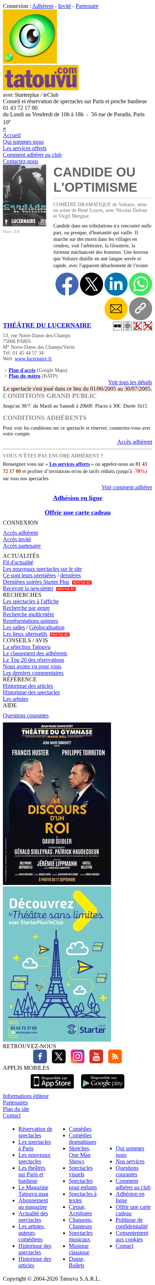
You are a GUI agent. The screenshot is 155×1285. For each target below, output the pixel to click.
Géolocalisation (47, 627)
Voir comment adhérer (127, 487)
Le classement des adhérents (35, 653)
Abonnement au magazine (33, 1203)
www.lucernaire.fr (33, 358)
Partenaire (87, 6)
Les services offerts (24, 148)
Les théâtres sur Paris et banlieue (31, 1174)
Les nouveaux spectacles (34, 1158)
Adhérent (42, 6)
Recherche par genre (26, 608)
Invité (64, 6)
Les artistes (15, 699)
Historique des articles (28, 686)
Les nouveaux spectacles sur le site (42, 569)
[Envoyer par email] (116, 308)
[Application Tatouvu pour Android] (102, 1089)
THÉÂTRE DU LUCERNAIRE (47, 325)
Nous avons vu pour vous (32, 666)
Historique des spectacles (31, 692)
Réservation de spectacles (35, 1132)
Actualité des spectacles (33, 1216)
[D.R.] (24, 224)
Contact (12, 1115)
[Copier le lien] (140, 308)
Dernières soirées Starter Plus (36, 582)
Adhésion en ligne (77, 498)
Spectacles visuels (81, 1171)
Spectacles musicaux (81, 1236)
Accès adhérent (134, 442)
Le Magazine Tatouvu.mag (33, 1190)
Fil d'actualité (18, 562)
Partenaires (15, 1102)
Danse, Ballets (77, 1262)
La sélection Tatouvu (26, 647)
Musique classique (79, 1249)
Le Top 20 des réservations (33, 660)
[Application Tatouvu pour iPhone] (52, 1089)
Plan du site (16, 1109)
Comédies (80, 1129)
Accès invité (17, 539)
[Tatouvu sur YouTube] (94, 1061)
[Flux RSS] (113, 1061)
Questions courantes (26, 715)
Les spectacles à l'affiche (31, 601)
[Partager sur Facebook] (67, 284)
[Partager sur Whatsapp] (140, 284)
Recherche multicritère (28, 614)
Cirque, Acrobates (80, 1210)
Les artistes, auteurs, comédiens (31, 1232)
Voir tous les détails (130, 382)
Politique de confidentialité (132, 1223)
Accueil (12, 135)
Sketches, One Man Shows (79, 1154)
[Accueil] (30, 61)
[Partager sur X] (91, 284)
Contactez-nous (20, 161)
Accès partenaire (22, 546)
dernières (70, 575)
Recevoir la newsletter (28, 588)
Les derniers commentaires (33, 673)
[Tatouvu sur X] (57, 1061)
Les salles (14, 627)
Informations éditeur (26, 1096)
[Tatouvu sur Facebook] (40, 1061)
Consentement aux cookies (132, 1236)
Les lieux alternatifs (25, 634)
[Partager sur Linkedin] (116, 284)
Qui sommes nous (23, 142)
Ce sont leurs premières (29, 575)
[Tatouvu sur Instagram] (75, 1061)
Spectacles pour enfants (83, 1184)
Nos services (130, 1161)
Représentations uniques (30, 621)
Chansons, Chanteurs (81, 1223)
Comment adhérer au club (32, 155)
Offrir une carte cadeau (78, 512)
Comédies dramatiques (82, 1138)
